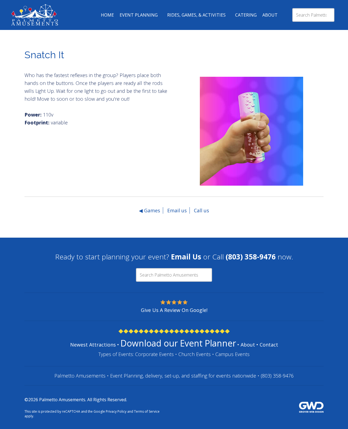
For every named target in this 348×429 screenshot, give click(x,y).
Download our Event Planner (178, 343)
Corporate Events (154, 354)
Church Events (194, 354)
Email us (177, 210)
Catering (246, 15)
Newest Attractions (93, 344)
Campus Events (232, 354)
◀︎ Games (149, 210)
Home (107, 15)
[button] (193, 138)
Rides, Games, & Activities (196, 15)
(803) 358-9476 (277, 375)
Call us (201, 210)
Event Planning (139, 15)
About (270, 15)
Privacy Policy (116, 411)
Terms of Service (147, 411)
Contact (269, 344)
